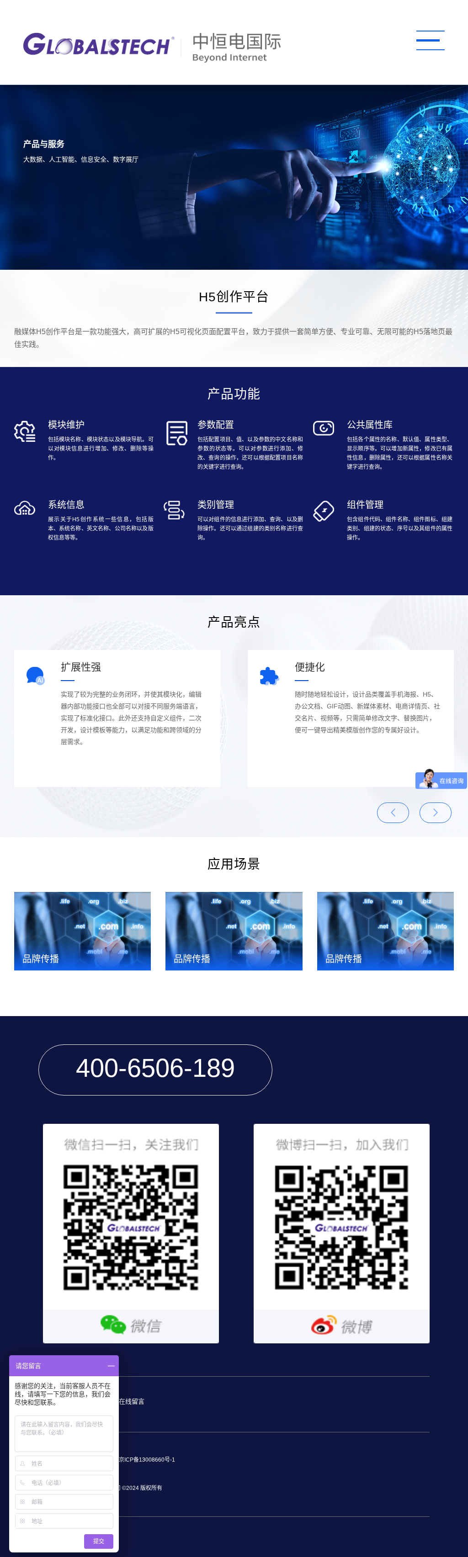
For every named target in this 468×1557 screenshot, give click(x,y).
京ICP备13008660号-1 (147, 1460)
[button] (436, 812)
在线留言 (131, 1401)
